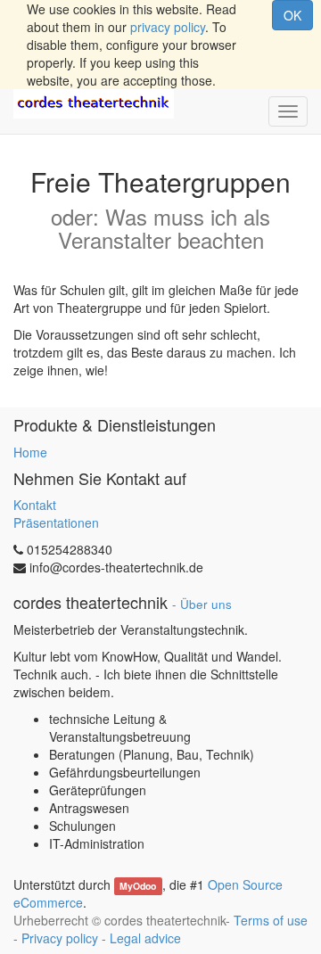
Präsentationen (56, 522)
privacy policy (167, 27)
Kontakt (34, 505)
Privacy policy (59, 938)
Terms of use (271, 920)
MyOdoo (137, 885)
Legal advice (145, 938)
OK (292, 15)
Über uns (206, 604)
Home (30, 452)
